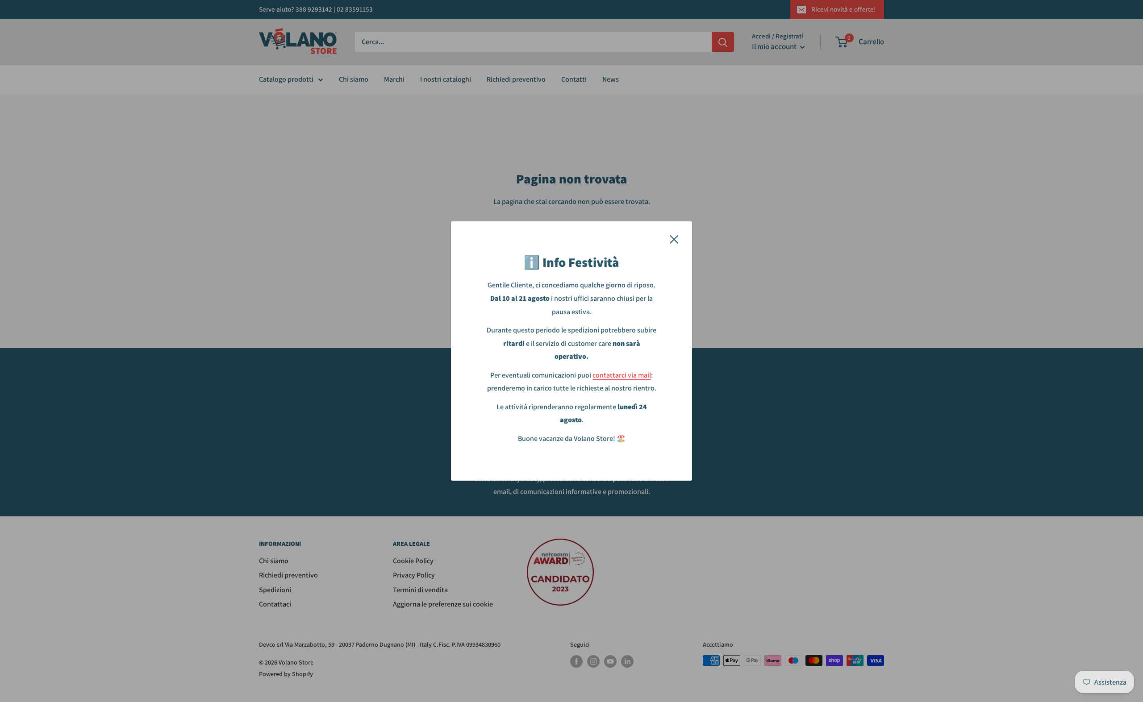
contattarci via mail (621, 375)
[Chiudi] (674, 238)
